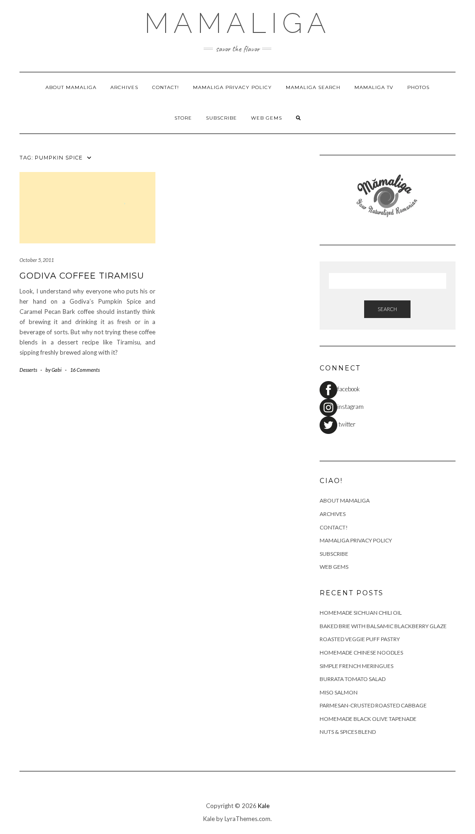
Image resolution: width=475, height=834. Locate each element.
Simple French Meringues (356, 665)
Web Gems (266, 118)
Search (387, 309)
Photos (418, 87)
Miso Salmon (339, 692)
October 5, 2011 (36, 260)
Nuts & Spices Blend (348, 731)
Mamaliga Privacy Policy (232, 87)
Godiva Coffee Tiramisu (81, 276)
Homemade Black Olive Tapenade (368, 718)
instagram (350, 406)
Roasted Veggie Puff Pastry (360, 639)
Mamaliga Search (313, 87)
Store (183, 118)
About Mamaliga (70, 87)
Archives (124, 87)
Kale (264, 805)
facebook (348, 389)
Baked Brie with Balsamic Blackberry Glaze (383, 626)
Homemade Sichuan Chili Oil (361, 612)
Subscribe (221, 118)
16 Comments (85, 370)
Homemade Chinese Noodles (361, 652)
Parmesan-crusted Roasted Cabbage (373, 705)
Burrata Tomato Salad (352, 678)
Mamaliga (237, 23)
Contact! (165, 87)
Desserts (28, 370)
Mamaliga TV (373, 87)
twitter (346, 424)
